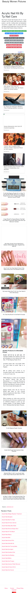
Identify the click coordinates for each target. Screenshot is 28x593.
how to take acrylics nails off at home (14, 40)
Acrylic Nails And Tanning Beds (9, 546)
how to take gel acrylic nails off (14, 45)
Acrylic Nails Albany (6, 534)
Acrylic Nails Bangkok (7, 517)
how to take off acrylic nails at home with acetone (14, 31)
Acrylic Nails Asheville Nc (8, 543)
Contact (12, 588)
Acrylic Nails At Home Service (9, 522)
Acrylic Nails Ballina (6, 558)
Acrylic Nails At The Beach (8, 531)
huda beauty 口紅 (14, 35)
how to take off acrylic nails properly (14, 33)
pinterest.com (10, 507)
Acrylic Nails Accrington (7, 549)
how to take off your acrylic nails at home (14, 38)
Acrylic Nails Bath (6, 537)
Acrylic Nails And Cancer (8, 570)
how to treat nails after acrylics (14, 47)
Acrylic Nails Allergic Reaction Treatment (12, 514)
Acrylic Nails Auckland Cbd (8, 552)
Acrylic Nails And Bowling (8, 555)
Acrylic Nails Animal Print (8, 540)
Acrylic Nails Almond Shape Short (10, 528)
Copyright (14, 590)
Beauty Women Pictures (14, 1)
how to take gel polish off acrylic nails (14, 42)
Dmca (6, 588)
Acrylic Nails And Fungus (8, 561)
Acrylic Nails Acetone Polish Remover (11, 564)
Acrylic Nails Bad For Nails (8, 519)
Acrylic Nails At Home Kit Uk (9, 567)
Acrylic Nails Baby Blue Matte (9, 525)
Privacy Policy (20, 588)
